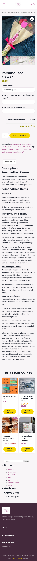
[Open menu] (4, 4)
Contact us (6, 547)
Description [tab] (10, 162)
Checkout (12, 472)
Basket (11, 469)
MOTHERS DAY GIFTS (22, 147)
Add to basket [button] (10, 449)
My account (13, 480)
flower (4, 149)
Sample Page (13, 483)
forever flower (13, 149)
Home (4, 13)
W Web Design (18, 558)
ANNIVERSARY (16, 144)
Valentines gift (18, 152)
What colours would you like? (15, 107)
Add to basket (20, 135)
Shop (10, 485)
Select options (10, 411)
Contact (11, 475)
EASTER (10, 147)
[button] (32, 19)
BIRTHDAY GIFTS (13, 13)
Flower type (7, 86)
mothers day (7, 152)
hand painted (25, 149)
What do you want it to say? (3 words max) (18, 96)
